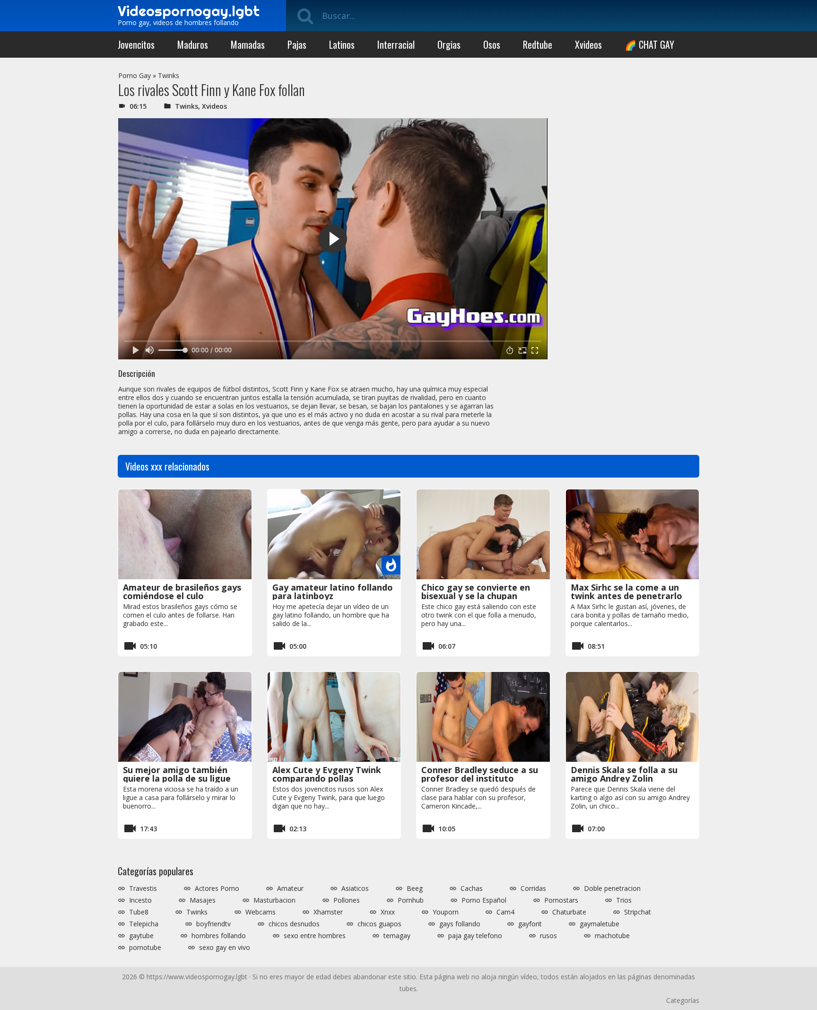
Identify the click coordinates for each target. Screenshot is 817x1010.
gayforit (530, 924)
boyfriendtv (213, 924)
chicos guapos (379, 924)
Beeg (415, 888)
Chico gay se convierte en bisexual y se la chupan (475, 591)
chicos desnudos (294, 924)
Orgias (449, 44)
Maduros (192, 44)
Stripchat (637, 912)
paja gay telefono (475, 936)
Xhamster (328, 912)
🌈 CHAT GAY (649, 44)
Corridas (533, 888)
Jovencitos (136, 44)
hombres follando (218, 936)
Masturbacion (274, 900)
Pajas (296, 44)
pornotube (145, 947)
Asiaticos (355, 888)
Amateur (290, 888)
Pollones (346, 900)
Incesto (140, 900)
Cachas (472, 888)
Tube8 (138, 912)
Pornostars (561, 900)
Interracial (396, 44)
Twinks (168, 75)
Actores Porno (217, 888)
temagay (396, 936)
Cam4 (505, 912)
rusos (548, 936)
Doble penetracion (612, 888)
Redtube (537, 44)
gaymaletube (599, 924)
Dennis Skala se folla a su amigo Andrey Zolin (624, 774)
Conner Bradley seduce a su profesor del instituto (479, 774)
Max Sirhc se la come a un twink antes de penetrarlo (626, 591)
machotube (612, 936)
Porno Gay (134, 75)
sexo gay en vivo (224, 947)
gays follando (459, 924)
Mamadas (248, 44)
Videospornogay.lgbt (189, 11)
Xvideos (588, 44)
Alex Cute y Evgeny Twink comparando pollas (326, 774)
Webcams (260, 912)
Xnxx (388, 912)
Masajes (203, 900)
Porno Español (483, 900)
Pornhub (411, 900)
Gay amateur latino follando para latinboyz (332, 591)
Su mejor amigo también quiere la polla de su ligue (177, 774)
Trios (624, 900)
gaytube (141, 936)
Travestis (143, 888)
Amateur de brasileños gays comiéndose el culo (182, 591)
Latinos (342, 44)
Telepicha (143, 924)
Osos (491, 44)
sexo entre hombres (315, 936)
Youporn (446, 912)
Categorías (682, 1000)
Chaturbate (569, 912)
